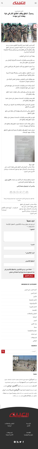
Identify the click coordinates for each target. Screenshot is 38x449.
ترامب (35, 393)
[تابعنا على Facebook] (23, 442)
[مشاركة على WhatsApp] (27, 192)
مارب (19, 396)
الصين (12, 382)
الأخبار (22, 11)
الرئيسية (28, 424)
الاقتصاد (34, 310)
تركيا (32, 393)
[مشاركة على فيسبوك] (23, 192)
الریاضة (35, 317)
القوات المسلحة (33, 390)
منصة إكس (20, 186)
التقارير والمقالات (32, 314)
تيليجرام (26, 186)
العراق (19, 386)
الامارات (13, 380)
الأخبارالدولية (33, 304)
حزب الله (22, 393)
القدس (5, 386)
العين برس (12, 386)
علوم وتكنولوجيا (32, 331)
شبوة (8, 393)
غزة (30, 396)
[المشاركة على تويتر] (20, 192)
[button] (36, 3)
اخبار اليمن (34, 293)
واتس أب (32, 186)
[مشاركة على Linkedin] (11, 192)
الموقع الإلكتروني (30, 261)
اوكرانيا (7, 390)
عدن (32, 396)
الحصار (27, 382)
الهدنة (21, 390)
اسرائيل (31, 379)
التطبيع (6, 379)
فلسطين (26, 396)
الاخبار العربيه (17, 11)
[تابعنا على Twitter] (20, 442)
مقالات (14, 396)
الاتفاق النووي (26, 380)
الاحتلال (21, 380)
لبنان (22, 396)
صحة (35, 327)
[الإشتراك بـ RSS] (18, 442)
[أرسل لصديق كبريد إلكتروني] (17, 192)
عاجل (35, 396)
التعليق (32, 229)
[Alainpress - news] (19, 3)
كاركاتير (35, 341)
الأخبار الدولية (9, 435)
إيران (36, 379)
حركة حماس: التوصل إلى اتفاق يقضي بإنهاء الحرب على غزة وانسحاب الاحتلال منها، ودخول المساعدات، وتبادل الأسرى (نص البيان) (19, 169)
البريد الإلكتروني (29, 253)
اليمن (16, 390)
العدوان (34, 386)
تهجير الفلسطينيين (27, 393)
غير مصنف (34, 334)
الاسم (32, 245)
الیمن (35, 321)
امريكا (11, 390)
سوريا (10, 393)
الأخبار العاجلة (33, 300)
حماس (18, 393)
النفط (24, 390)
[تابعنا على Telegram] (15, 442)
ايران (3, 390)
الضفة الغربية (7, 382)
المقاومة (28, 390)
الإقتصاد (28, 433)
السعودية (22, 382)
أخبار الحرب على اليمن (31, 290)
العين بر (9, 180)
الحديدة (35, 382)
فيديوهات (34, 338)
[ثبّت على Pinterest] (14, 192)
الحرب (31, 382)
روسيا (14, 393)
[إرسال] (3, 351)
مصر (17, 396)
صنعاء (5, 393)
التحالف (9, 380)
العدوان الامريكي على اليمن (26, 386)
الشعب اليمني (16, 382)
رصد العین (34, 324)
